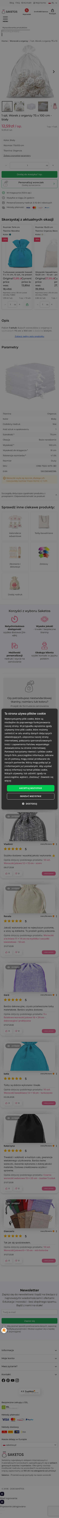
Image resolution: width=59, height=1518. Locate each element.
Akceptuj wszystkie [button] (30, 788)
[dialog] (29, 759)
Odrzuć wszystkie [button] (30, 796)
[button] (29, 803)
